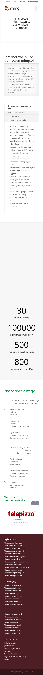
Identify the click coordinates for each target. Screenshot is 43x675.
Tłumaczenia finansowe (13, 564)
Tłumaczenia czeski (11, 628)
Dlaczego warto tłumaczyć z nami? (19, 107)
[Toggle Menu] (35, 8)
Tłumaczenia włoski (11, 599)
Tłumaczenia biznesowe (13, 554)
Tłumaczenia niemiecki (12, 588)
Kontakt (7, 659)
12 (20, 522)
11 (18, 522)
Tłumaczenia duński (11, 617)
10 (16, 522)
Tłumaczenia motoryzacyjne (14, 551)
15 (25, 522)
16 (27, 522)
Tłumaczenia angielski (12, 585)
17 (14, 524)
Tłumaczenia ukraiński (12, 633)
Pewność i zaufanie (15, 112)
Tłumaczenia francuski (12, 591)
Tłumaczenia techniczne (13, 545)
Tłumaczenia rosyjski (12, 593)
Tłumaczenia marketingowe (14, 556)
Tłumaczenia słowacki (12, 625)
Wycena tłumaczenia (12, 654)
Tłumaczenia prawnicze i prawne (16, 562)
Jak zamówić (9, 646)
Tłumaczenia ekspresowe (13, 543)
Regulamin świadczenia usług (15, 656)
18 (16, 524)
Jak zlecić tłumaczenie (17, 120)
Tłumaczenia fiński (11, 622)
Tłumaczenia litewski (12, 630)
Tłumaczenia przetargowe (14, 573)
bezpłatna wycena (21, 35)
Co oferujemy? (14, 116)
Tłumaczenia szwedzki (12, 620)
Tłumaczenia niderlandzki (13, 604)
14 (23, 522)
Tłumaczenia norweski (12, 601)
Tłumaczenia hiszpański (13, 596)
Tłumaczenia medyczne (13, 559)
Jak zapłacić (8, 651)
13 (21, 522)
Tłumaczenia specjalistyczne (14, 570)
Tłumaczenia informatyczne (14, 548)
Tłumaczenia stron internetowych (16, 567)
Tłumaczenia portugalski (13, 614)
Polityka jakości (10, 643)
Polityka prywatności (12, 648)
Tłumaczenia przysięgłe (13, 575)
